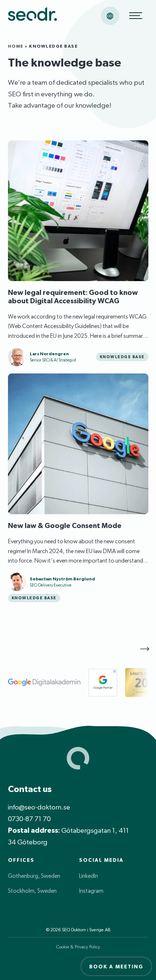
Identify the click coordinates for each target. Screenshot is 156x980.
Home (16, 46)
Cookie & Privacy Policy (78, 946)
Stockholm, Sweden (32, 890)
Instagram (91, 890)
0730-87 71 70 (29, 819)
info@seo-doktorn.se (39, 807)
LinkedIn (88, 875)
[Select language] (110, 16)
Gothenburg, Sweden (34, 875)
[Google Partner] (103, 682)
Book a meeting (116, 966)
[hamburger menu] (135, 15)
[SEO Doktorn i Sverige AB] (32, 15)
